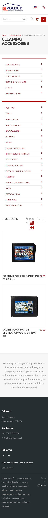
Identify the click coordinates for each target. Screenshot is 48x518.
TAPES (8, 188)
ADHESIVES (10, 136)
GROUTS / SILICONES (14, 165)
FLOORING (10, 177)
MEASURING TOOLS (13, 93)
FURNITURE (10, 108)
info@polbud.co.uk (14, 438)
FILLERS (9, 142)
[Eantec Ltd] (42, 485)
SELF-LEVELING (12, 159)
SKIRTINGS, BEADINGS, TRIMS (17, 182)
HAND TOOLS (15, 35)
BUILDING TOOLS (12, 70)
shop (4, 35)
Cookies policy (7, 467)
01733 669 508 (12, 433)
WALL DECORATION (13, 125)
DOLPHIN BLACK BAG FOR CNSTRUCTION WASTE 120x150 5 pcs (20, 333)
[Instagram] (9, 455)
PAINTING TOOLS (13, 65)
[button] (36, 7)
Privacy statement (26, 462)
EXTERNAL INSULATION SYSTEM (18, 171)
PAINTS (8, 113)
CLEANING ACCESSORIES (16, 82)
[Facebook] (4, 455)
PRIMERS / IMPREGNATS (15, 148)
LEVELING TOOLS (13, 76)
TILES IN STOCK (12, 119)
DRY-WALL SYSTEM (13, 131)
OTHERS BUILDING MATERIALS (17, 154)
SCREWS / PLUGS (13, 194)
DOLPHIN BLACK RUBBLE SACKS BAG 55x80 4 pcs (21, 277)
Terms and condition (10, 462)
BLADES (9, 88)
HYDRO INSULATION (14, 205)
